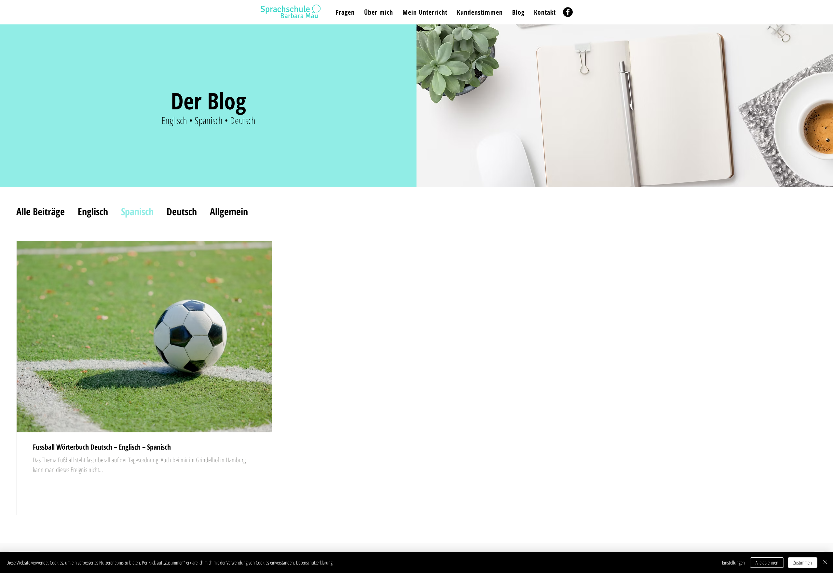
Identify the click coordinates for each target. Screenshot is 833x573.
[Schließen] (825, 562)
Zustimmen (802, 562)
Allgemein (229, 211)
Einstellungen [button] (733, 562)
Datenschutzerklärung (314, 562)
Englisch (93, 211)
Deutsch (182, 211)
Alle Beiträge (40, 211)
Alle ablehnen (767, 562)
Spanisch (137, 211)
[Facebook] (568, 12)
